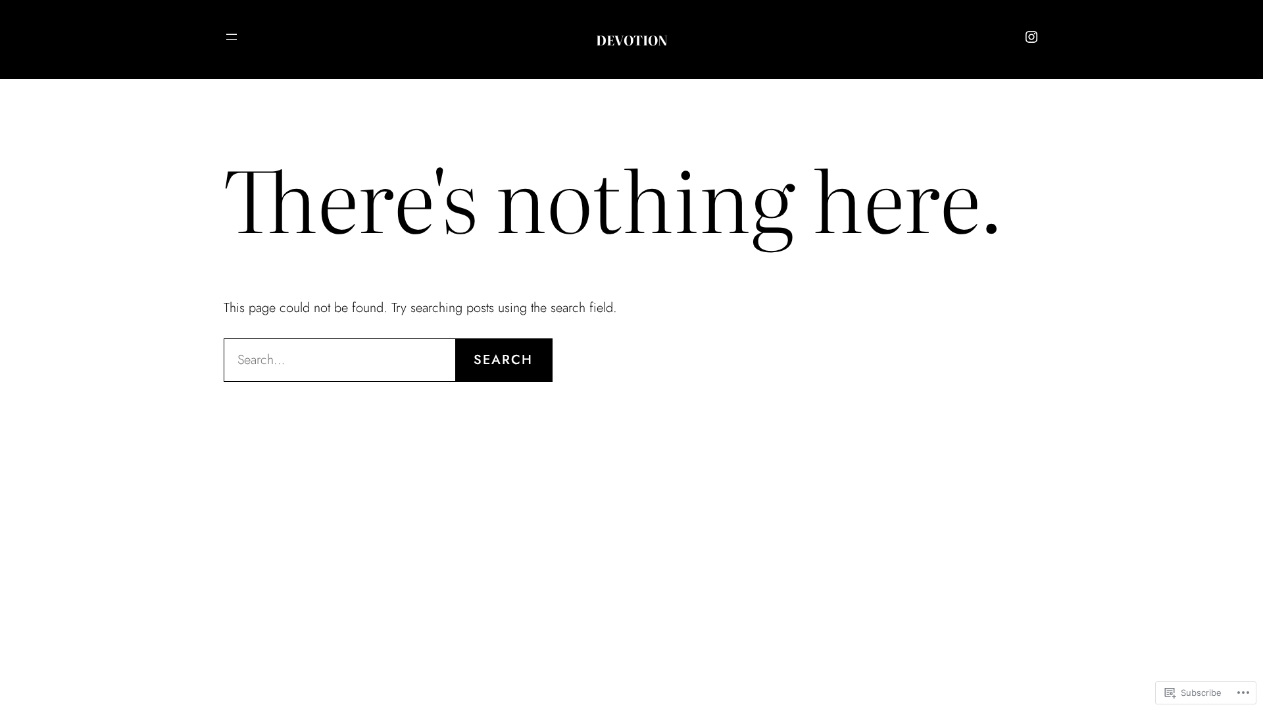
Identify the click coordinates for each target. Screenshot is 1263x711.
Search (503, 359)
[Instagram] (1031, 37)
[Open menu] (231, 37)
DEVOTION (632, 39)
